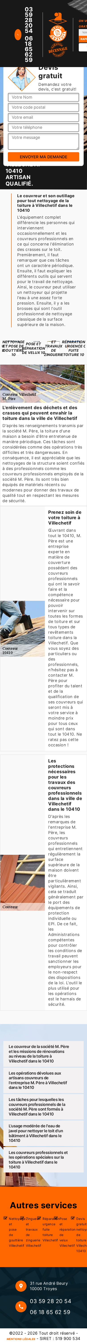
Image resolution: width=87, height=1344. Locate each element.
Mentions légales (21, 1339)
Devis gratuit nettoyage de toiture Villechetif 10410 (80, 1235)
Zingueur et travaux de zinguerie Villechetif (29, 1232)
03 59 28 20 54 (29, 20)
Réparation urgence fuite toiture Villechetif (46, 1229)
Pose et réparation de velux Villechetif (63, 1232)
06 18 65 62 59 (29, 49)
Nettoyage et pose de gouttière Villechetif (12, 1232)
